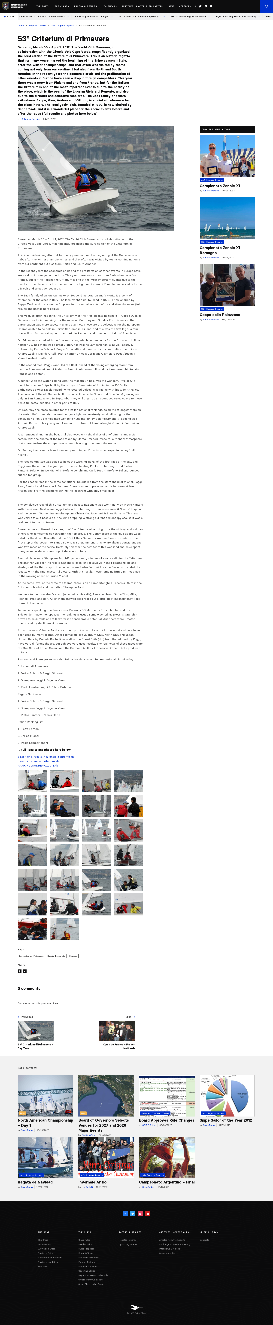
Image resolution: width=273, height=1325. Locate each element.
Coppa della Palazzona (220, 314)
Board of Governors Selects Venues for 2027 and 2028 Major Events (103, 1125)
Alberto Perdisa (31, 119)
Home (21, 25)
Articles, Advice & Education (142, 6)
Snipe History (45, 1244)
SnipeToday (26, 1130)
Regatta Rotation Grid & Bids (93, 1275)
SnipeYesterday (167, 1253)
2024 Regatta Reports (212, 242)
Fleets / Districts (86, 1262)
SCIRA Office (88, 1135)
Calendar (109, 6)
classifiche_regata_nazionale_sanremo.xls (46, 756)
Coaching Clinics (86, 1270)
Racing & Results (85, 6)
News (171, 6)
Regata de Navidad (35, 1182)
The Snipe (43, 1239)
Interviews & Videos (169, 1248)
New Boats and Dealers (50, 1257)
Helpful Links (209, 1232)
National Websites (87, 1266)
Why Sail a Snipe (46, 1248)
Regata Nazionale (56, 956)
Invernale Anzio (92, 1182)
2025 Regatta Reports (212, 180)
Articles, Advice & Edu (174, 1232)
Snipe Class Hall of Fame (91, 1284)
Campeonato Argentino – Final (167, 1182)
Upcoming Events (128, 1244)
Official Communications (90, 1279)
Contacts (185, 6)
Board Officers (85, 1253)
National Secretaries (88, 1257)
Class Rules (84, 1239)
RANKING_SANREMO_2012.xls (38, 765)
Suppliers (42, 1266)
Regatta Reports (37, 25)
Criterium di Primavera (31, 956)
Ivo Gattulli (87, 1187)
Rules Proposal (86, 1248)
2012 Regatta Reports (62, 25)
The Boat (42, 6)
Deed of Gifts (85, 1244)
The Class (61, 6)
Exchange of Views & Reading (174, 1244)
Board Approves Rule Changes (166, 1120)
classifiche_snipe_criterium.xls (38, 761)
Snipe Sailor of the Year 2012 (226, 1120)
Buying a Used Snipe (48, 1262)
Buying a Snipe (45, 1253)
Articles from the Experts (172, 1239)
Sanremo (73, 956)
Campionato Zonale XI (220, 186)
